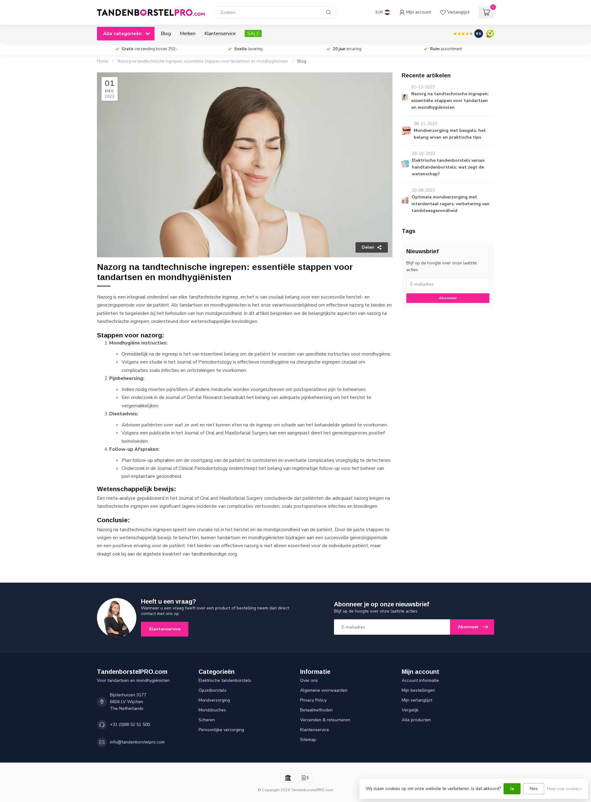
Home (102, 61)
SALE (253, 33)
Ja (512, 789)
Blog (166, 33)
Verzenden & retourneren (325, 720)
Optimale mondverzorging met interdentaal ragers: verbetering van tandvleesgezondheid (450, 204)
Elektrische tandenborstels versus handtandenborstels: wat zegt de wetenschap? (448, 167)
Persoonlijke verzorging (221, 730)
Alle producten (416, 720)
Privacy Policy (313, 700)
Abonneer (448, 297)
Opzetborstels (213, 690)
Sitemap (308, 740)
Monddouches (212, 710)
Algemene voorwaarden (324, 690)
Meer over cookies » (564, 788)
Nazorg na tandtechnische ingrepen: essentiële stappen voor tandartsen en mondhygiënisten (203, 61)
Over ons (309, 680)
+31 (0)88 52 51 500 (130, 724)
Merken (187, 33)
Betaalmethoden (316, 710)
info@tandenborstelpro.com (137, 742)
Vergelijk (410, 710)
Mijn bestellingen (418, 690)
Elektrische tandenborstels (225, 680)
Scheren (207, 720)
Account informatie (420, 680)
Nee (534, 789)
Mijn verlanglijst (417, 700)
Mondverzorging (214, 700)
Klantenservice (220, 33)
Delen (368, 247)
